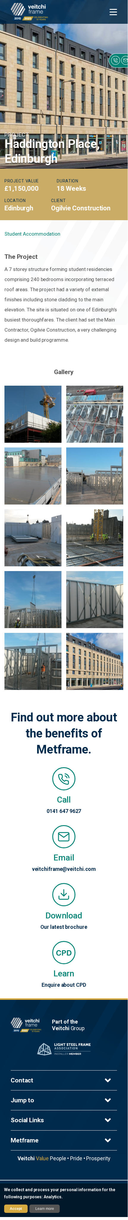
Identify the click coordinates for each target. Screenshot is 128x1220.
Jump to (22, 1100)
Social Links (27, 1120)
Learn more (44, 1209)
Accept (16, 1209)
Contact (22, 1080)
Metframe (25, 1140)
